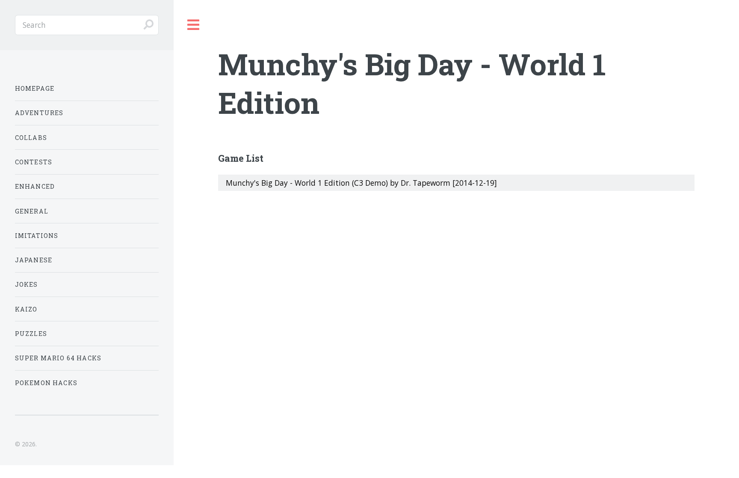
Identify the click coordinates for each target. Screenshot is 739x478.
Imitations (37, 236)
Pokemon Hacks (46, 383)
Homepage (34, 88)
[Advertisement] (456, 266)
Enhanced (35, 186)
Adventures (39, 113)
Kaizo (26, 309)
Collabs (31, 138)
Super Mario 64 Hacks (58, 358)
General (31, 211)
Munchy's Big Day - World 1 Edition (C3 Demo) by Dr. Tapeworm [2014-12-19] (361, 183)
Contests (33, 162)
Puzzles (31, 334)
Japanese (33, 260)
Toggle (194, 25)
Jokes (26, 284)
